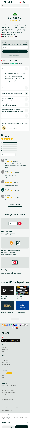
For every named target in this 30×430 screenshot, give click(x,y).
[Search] (27, 5)
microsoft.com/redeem (14, 73)
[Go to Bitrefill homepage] (8, 2)
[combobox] (13, 5)
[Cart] (27, 2)
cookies (8, 417)
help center (10, 123)
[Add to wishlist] (24, 10)
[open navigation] (1, 2)
